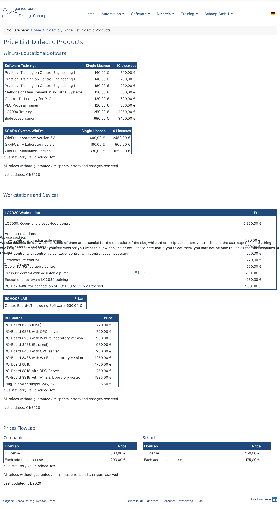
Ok (6, 264)
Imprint (140, 271)
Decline (23, 264)
